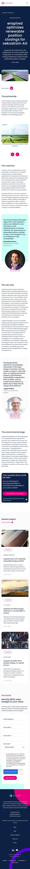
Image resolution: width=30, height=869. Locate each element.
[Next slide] (17, 154)
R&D (15, 831)
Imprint (5, 860)
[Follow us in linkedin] (13, 850)
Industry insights (15, 835)
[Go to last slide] (12, 154)
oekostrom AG (6, 107)
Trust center (15, 862)
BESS (15, 827)
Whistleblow (22, 860)
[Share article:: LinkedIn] (11, 88)
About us (15, 839)
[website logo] (7, 3)
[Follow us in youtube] (17, 850)
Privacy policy (13, 860)
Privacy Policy (21, 763)
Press (15, 842)
